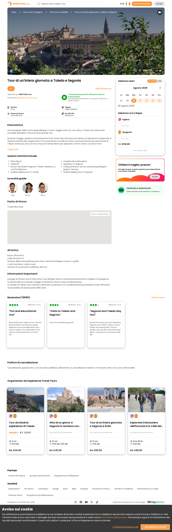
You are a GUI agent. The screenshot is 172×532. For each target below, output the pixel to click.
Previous (11, 41)
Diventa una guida (142, 4)
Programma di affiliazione (66, 475)
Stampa (84, 488)
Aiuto (65, 488)
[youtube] (86, 502)
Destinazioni (14, 488)
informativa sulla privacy (114, 517)
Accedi (159, 4)
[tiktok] (97, 502)
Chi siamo (29, 488)
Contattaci (43, 488)
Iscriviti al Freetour (16, 475)
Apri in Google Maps (100, 214)
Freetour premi (15, 495)
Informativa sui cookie (147, 488)
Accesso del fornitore (40, 475)
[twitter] (91, 502)
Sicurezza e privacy (101, 488)
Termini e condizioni (123, 488)
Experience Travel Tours (27, 98)
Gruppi (56, 488)
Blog (74, 488)
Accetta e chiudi (155, 527)
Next (161, 41)
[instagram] (75, 502)
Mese (159, 81)
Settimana (152, 81)
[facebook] (81, 502)
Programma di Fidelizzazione (40, 495)
